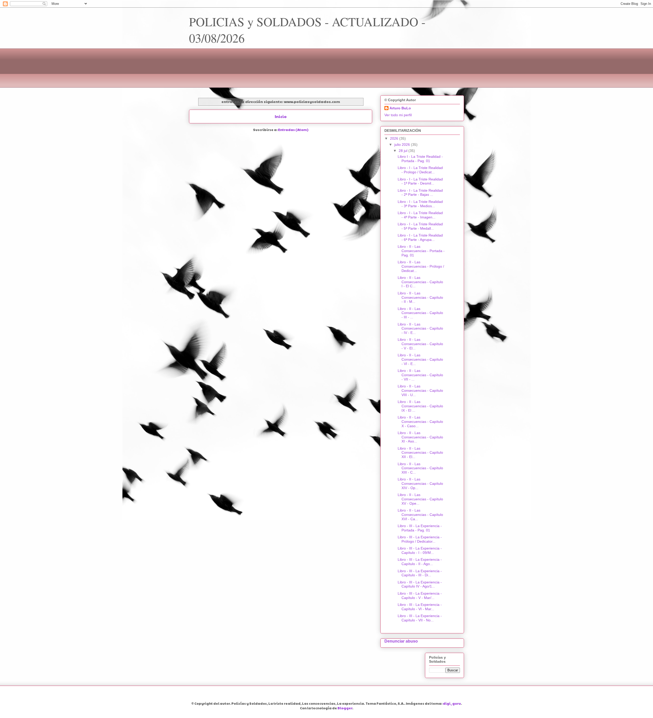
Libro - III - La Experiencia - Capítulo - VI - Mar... (420, 607)
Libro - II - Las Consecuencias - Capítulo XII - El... (420, 452)
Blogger (344, 708)
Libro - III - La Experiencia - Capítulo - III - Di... (420, 573)
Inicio (281, 116)
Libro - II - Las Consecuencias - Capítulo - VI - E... (420, 359)
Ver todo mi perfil (398, 115)
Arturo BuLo (400, 108)
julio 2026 (402, 144)
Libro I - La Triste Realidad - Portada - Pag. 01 (420, 158)
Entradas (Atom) (293, 129)
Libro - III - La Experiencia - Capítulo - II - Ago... (420, 561)
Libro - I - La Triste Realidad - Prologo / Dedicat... (420, 170)
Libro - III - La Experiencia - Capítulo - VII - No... (420, 618)
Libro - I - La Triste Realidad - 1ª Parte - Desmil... (420, 181)
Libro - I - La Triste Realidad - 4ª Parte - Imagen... (420, 215)
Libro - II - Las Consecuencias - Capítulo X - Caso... (420, 421)
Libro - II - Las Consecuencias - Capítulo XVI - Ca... (420, 514)
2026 (394, 138)
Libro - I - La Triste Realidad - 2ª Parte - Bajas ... (420, 192)
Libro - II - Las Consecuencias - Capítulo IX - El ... (420, 406)
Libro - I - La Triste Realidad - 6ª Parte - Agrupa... (420, 237)
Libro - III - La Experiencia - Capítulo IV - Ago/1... (420, 584)
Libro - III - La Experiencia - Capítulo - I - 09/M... (420, 550)
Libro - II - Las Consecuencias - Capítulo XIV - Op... (420, 483)
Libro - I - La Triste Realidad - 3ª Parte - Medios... (420, 204)
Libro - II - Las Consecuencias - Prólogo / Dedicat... (421, 266)
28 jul (403, 151)
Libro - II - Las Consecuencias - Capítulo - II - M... (420, 297)
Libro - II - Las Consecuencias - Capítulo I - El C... (420, 282)
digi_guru (452, 703)
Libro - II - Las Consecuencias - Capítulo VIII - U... (420, 390)
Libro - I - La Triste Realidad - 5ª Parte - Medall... (420, 226)
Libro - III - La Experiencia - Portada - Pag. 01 (420, 528)
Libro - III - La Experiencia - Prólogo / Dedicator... (420, 539)
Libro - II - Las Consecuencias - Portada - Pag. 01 (421, 250)
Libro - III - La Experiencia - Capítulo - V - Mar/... (420, 595)
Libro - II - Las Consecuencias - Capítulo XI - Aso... (420, 437)
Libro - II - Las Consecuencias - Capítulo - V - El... (420, 343)
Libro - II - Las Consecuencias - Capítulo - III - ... (420, 313)
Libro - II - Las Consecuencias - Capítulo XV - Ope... (420, 499)
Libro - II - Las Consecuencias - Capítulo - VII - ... (420, 375)
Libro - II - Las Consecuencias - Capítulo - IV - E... (420, 328)
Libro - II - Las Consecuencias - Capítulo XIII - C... (420, 468)
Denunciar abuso (401, 641)
